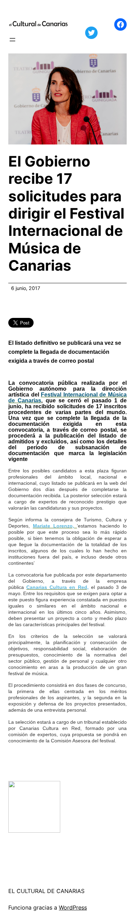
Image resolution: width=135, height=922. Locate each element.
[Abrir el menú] (12, 40)
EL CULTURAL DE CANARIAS (46, 891)
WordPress (73, 907)
